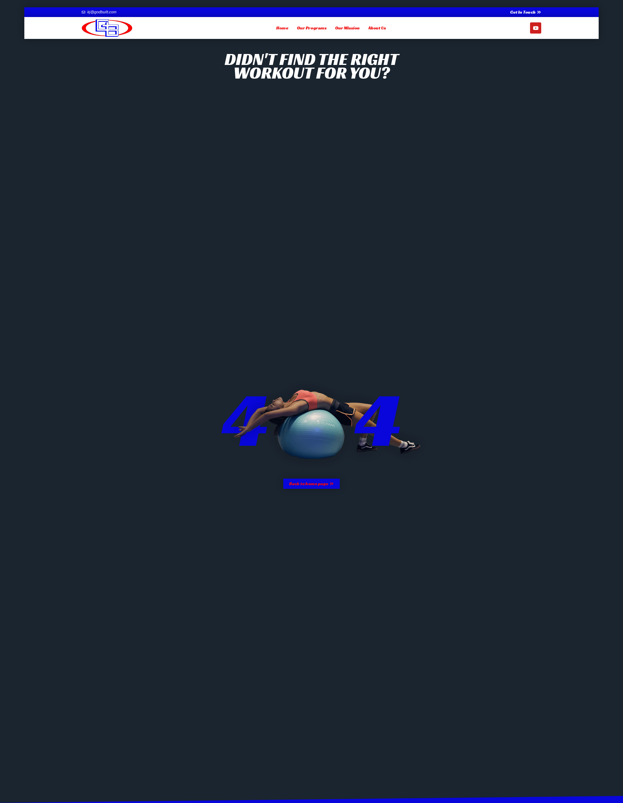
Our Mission (347, 28)
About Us (377, 28)
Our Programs (312, 28)
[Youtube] (535, 28)
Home (282, 28)
